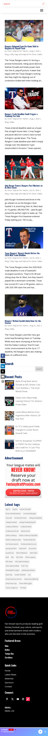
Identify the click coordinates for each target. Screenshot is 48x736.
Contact (8, 686)
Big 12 (8, 509)
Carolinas (9, 657)
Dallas (39, 54)
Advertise (9, 678)
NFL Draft (19, 557)
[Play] (40, 731)
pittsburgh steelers (28, 570)
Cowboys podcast (12, 531)
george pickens (11, 548)
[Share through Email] (3, 376)
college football (11, 522)
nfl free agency (30, 557)
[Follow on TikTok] (28, 699)
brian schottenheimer (13, 514)
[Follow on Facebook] (7, 699)
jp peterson (10, 553)
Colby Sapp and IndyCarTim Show (22, 54)
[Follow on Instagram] (23, 699)
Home (7, 670)
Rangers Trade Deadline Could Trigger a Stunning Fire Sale (21, 115)
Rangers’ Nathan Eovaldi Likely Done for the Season (23, 321)
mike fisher (33, 553)
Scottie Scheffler (20, 575)
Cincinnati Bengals (29, 514)
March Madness (21, 553)
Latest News (10, 674)
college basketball (35, 518)
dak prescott (25, 531)
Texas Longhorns (12, 588)
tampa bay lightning (31, 579)
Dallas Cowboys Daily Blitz (28, 535)
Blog (6, 54)
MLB (7, 557)
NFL (12, 557)
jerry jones (32, 548)
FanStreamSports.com (28, 544)
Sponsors (9, 682)
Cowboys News (26, 527)
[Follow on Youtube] (18, 699)
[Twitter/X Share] (3, 361)
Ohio (6, 645)
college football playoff (27, 522)
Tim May (23, 588)
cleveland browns (20, 518)
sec (29, 575)
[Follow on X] (12, 699)
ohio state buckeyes (22, 562)
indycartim (22, 548)
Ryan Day (9, 575)
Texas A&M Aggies (25, 583)
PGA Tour (24, 566)
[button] (2, 381)
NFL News (9, 562)
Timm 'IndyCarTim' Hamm (17, 51)
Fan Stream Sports (12, 544)
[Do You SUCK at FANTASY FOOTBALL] (23, 497)
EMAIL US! (9, 711)
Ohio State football (12, 566)
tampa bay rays (11, 583)
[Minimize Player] (45, 731)
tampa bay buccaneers (14, 579)
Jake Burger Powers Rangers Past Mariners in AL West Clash (23, 186)
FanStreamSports (29, 540)
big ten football (25, 509)
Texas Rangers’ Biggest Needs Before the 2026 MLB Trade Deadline (22, 254)
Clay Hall (9, 518)
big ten (15, 509)
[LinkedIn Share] (3, 366)
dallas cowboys (11, 535)
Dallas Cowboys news (13, 540)
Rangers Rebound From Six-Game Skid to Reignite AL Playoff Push (21, 47)
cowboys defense (12, 527)
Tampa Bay (9, 653)
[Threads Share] (3, 371)
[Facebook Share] (3, 356)
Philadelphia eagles (12, 570)
